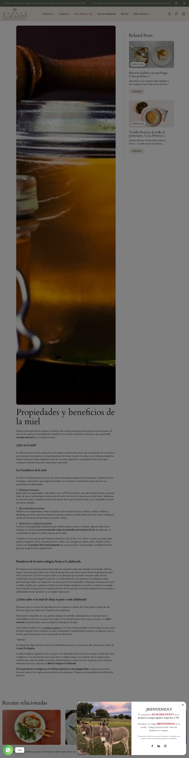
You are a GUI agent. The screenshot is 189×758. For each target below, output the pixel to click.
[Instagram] (165, 746)
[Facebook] (152, 746)
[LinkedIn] (158, 746)
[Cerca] (183, 705)
